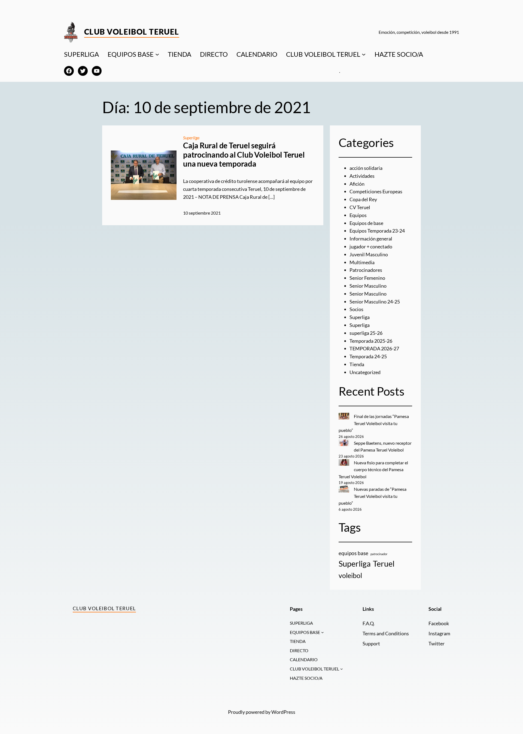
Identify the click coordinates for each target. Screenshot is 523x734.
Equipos (358, 215)
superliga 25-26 (365, 333)
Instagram (439, 633)
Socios (356, 309)
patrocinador (378, 554)
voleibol (350, 575)
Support (371, 643)
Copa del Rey (363, 199)
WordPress (283, 712)
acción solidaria (365, 168)
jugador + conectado (370, 246)
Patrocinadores (365, 270)
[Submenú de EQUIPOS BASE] (157, 54)
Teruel (383, 563)
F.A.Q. (369, 623)
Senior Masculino (368, 286)
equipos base (353, 553)
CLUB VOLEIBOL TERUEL (323, 54)
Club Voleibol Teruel (131, 31)
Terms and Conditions (386, 633)
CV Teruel (359, 207)
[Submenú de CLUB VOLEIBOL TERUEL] (364, 54)
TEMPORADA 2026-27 (374, 348)
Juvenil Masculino (368, 254)
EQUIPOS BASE (131, 54)
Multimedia (362, 262)
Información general (370, 239)
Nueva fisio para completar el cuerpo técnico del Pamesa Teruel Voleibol (373, 469)
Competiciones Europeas (375, 191)
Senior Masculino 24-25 (374, 302)
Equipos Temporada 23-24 (377, 231)
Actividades (362, 176)
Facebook (438, 623)
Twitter (436, 643)
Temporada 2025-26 (370, 341)
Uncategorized (365, 372)
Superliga (191, 137)
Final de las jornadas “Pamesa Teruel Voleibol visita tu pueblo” (374, 423)
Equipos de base (366, 223)
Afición (356, 184)
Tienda (356, 364)
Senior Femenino (367, 278)
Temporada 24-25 (368, 356)
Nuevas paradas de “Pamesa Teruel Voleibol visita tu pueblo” (372, 496)
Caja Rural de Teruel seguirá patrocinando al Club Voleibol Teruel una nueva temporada (244, 154)
